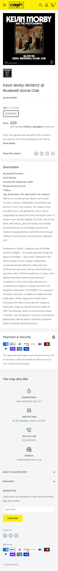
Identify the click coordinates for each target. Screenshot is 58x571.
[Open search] (40, 5)
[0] (52, 5)
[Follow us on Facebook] (5, 536)
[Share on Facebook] (36, 153)
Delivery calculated (33, 126)
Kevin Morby (10, 98)
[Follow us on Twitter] (11, 536)
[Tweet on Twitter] (47, 153)
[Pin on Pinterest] (42, 153)
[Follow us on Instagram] (16, 536)
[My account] (46, 5)
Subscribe (12, 518)
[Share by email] (53, 153)
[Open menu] (4, 5)
